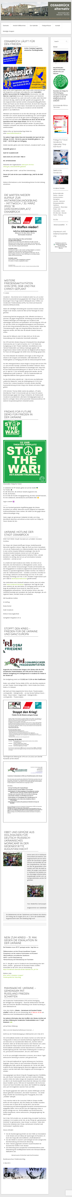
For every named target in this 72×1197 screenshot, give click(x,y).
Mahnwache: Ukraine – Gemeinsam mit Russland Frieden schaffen (20, 992)
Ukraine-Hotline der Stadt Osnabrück (18, 533)
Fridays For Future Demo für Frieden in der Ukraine (18, 414)
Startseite (6, 25)
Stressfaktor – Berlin (59, 211)
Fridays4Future (46, 25)
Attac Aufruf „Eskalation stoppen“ (13, 975)
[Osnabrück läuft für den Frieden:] (12, 63)
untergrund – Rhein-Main (60, 207)
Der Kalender (34, 25)
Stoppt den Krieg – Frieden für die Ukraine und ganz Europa (21, 631)
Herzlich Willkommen (19, 25)
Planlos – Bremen (58, 195)
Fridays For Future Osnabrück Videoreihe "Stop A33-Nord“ (60, 143)
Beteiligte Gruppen (8, 31)
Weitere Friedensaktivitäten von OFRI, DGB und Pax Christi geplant (19, 284)
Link (11, 1022)
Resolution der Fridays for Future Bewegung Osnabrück (60, 93)
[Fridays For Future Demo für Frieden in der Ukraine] (12, 437)
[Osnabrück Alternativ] (36, 20)
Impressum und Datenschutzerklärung (60, 233)
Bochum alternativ (58, 193)
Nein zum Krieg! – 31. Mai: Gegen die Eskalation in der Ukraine (20, 940)
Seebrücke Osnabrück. (57, 171)
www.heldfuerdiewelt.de (14, 133)
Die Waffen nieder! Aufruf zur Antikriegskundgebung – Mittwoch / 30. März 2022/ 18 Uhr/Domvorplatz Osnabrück (20, 203)
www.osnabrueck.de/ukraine (15, 584)
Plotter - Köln (56, 209)
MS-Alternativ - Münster (60, 213)
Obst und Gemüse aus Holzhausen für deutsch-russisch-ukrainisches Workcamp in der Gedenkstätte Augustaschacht (19, 840)
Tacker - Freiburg (58, 215)
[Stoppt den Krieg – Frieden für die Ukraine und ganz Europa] (12, 653)
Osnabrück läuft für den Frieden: (19, 43)
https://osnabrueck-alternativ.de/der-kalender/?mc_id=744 (20, 969)
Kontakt (57, 25)
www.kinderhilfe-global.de (18, 166)
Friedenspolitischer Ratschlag (12, 977)
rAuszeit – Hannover (59, 201)
